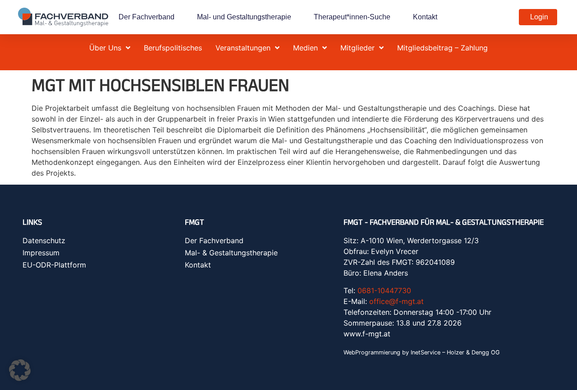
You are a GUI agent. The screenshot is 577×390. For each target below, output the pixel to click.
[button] (20, 370)
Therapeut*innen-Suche (352, 17)
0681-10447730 (384, 290)
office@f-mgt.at (396, 301)
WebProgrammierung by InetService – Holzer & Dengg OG (421, 352)
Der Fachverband (146, 17)
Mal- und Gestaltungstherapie (244, 17)
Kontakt (425, 17)
